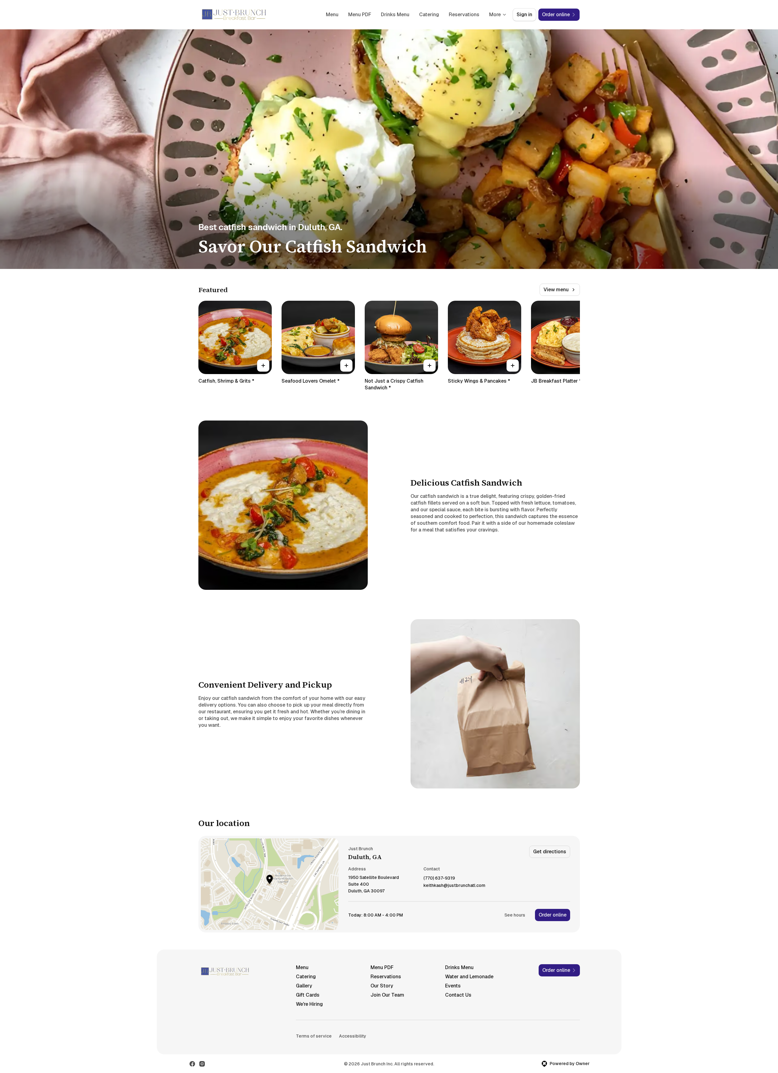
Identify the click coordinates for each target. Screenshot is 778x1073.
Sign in (524, 14)
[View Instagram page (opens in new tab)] (202, 1063)
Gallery (304, 986)
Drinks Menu (395, 14)
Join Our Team (387, 995)
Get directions (549, 851)
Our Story (382, 986)
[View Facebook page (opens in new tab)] (192, 1063)
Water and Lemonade (469, 976)
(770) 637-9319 (439, 878)
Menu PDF (359, 14)
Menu (332, 14)
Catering (429, 14)
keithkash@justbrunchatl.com (454, 885)
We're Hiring (309, 1004)
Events (453, 986)
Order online (552, 915)
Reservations (464, 14)
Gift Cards (307, 995)
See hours (514, 915)
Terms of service (314, 1036)
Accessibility (352, 1036)
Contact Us (458, 995)
